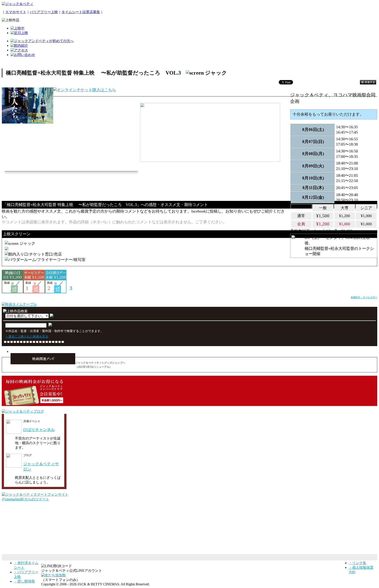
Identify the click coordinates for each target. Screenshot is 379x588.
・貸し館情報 (24, 581)
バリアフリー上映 (44, 12)
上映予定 (14, 288)
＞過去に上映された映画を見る (26, 336)
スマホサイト (15, 12)
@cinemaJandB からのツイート (25, 499)
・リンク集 (357, 563)
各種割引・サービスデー (364, 297)
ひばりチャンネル (39, 429)
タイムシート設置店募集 (80, 12)
